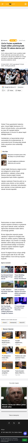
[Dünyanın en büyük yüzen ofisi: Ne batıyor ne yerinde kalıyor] (14, 156)
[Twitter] (14, 423)
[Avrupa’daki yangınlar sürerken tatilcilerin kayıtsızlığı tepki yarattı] (7, 369)
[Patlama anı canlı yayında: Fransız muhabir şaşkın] (20, 353)
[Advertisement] (14, 24)
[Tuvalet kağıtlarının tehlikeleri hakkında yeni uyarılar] (14, 163)
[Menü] (2, 4)
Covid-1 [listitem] (4, 322)
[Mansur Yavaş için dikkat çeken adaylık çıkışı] (14, 398)
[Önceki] (2, 398)
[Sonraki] (25, 398)
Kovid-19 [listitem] (21, 322)
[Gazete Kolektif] (10, 4)
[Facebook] (9, 423)
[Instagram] (19, 423)
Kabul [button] (24, 440)
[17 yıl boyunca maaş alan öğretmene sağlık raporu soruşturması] (7, 353)
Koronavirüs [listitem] (13, 322)
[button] (25, 4)
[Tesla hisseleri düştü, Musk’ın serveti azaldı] (20, 369)
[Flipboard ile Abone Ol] (20, 87)
